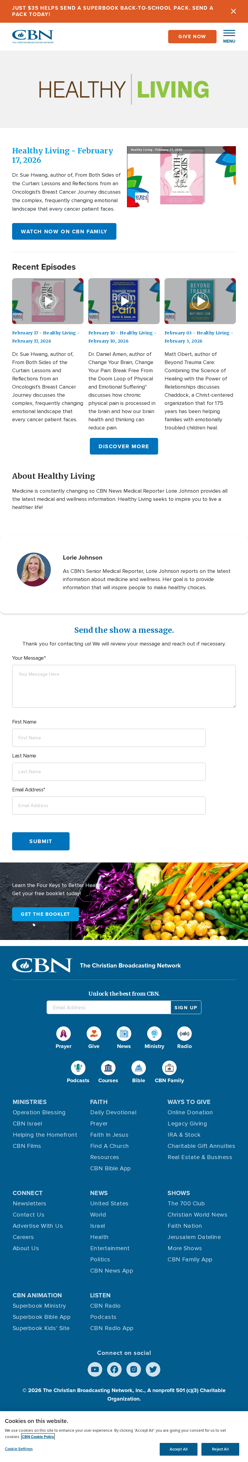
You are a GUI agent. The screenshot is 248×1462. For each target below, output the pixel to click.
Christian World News (197, 1214)
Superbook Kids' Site (41, 1328)
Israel (97, 1226)
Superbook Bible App (42, 1317)
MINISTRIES (30, 1101)
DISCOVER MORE (124, 446)
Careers (23, 1237)
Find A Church (109, 1146)
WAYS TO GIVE (189, 1101)
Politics (100, 1259)
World (98, 1214)
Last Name (24, 755)
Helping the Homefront (45, 1134)
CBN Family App (190, 1259)
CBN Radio (105, 1305)
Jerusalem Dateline (194, 1237)
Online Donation (190, 1112)
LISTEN (100, 1295)
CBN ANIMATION (37, 1295)
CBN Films (27, 1146)
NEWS (99, 1192)
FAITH (99, 1101)
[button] (226, 36)
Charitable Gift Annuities (201, 1146)
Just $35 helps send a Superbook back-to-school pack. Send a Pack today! (113, 11)
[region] (124, 1436)
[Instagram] (133, 1369)
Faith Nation (185, 1226)
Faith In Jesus (109, 1134)
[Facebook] (114, 1369)
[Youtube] (95, 1369)
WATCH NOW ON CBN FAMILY (64, 231)
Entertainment (110, 1248)
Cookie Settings (19, 1449)
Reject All (220, 1449)
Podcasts (103, 1317)
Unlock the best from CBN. (124, 993)
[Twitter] (153, 1369)
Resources (104, 1157)
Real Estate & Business (200, 1157)
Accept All (179, 1449)
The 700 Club (186, 1203)
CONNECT (28, 1192)
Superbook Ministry (39, 1305)
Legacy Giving (187, 1123)
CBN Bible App (110, 1168)
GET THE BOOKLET (45, 914)
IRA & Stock (184, 1134)
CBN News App (111, 1270)
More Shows (185, 1248)
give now (192, 36)
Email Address (27, 789)
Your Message (28, 658)
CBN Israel (27, 1123)
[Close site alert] (233, 11)
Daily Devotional (113, 1112)
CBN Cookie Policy (38, 1437)
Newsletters (30, 1203)
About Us (26, 1248)
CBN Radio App (112, 1328)
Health (99, 1237)
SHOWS (179, 1192)
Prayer (99, 1123)
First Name (24, 721)
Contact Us (29, 1214)
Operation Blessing (39, 1112)
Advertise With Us (38, 1226)
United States (109, 1203)
